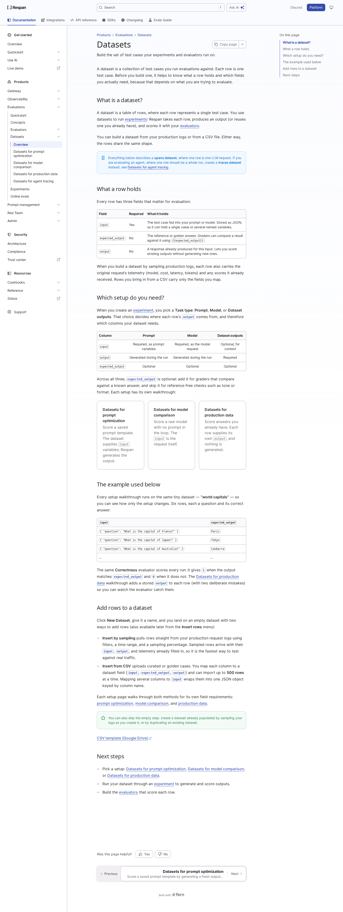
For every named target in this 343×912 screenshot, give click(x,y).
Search (162, 7)
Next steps (291, 75)
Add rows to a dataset (300, 68)
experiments (136, 119)
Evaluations (124, 35)
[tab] (21, 20)
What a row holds (296, 49)
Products (104, 35)
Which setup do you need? (303, 55)
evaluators (189, 125)
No (166, 854)
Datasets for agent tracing (148, 167)
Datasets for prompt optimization (156, 768)
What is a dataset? (297, 42)
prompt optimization (115, 703)
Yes (147, 854)
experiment (143, 310)
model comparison (151, 703)
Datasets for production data (133, 775)
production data (192, 703)
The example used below (302, 62)
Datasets (145, 35)
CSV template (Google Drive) (122, 738)
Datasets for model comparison (216, 768)
